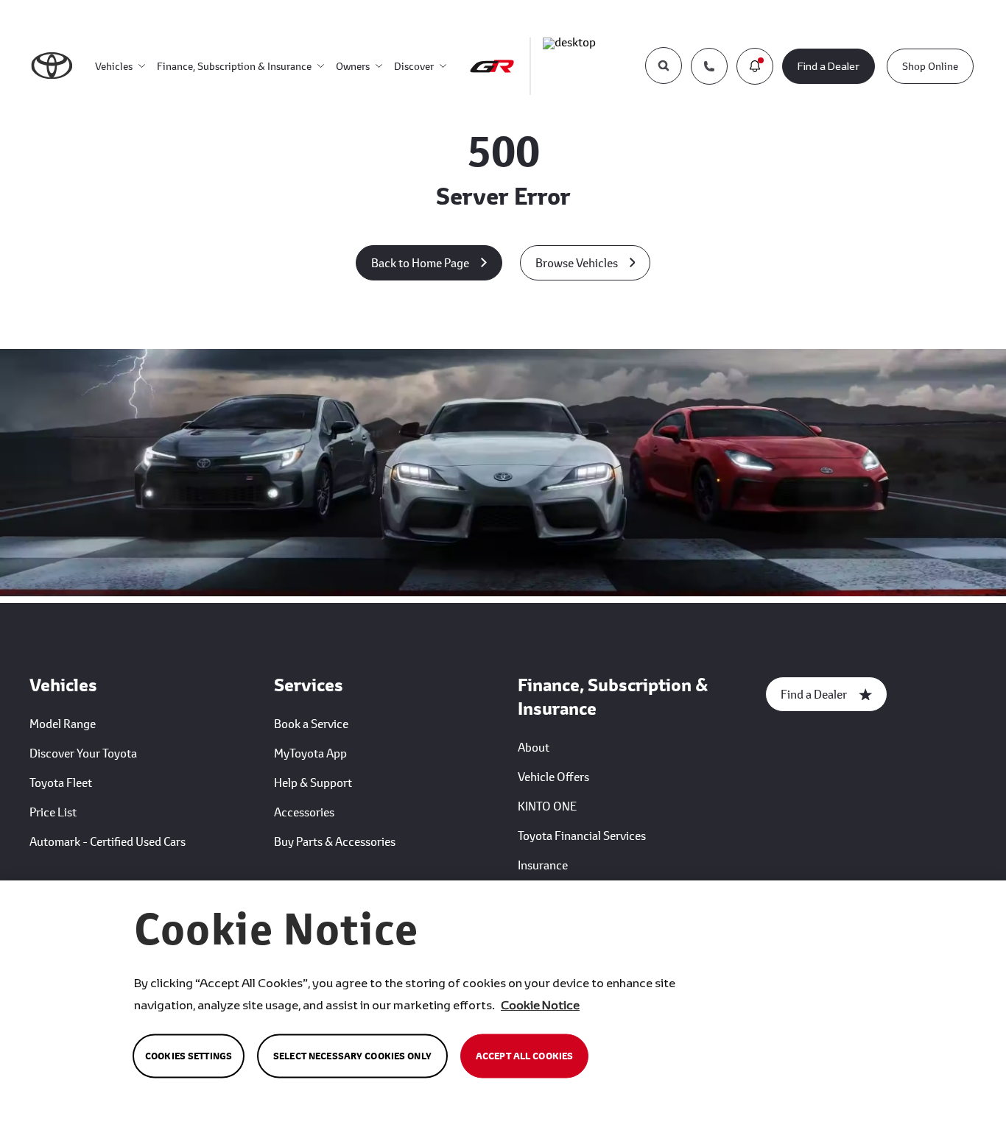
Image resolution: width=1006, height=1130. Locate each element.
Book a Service (311, 723)
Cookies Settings (188, 1056)
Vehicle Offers (553, 776)
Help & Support (313, 782)
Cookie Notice (540, 1004)
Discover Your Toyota (83, 752)
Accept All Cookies (524, 1056)
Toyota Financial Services (582, 835)
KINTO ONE (547, 805)
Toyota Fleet (60, 782)
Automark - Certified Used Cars (107, 841)
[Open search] (663, 65)
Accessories (304, 811)
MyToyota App (310, 752)
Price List (53, 811)
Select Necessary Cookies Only (352, 1056)
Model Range (62, 723)
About (533, 747)
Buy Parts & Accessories (334, 841)
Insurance (543, 864)
